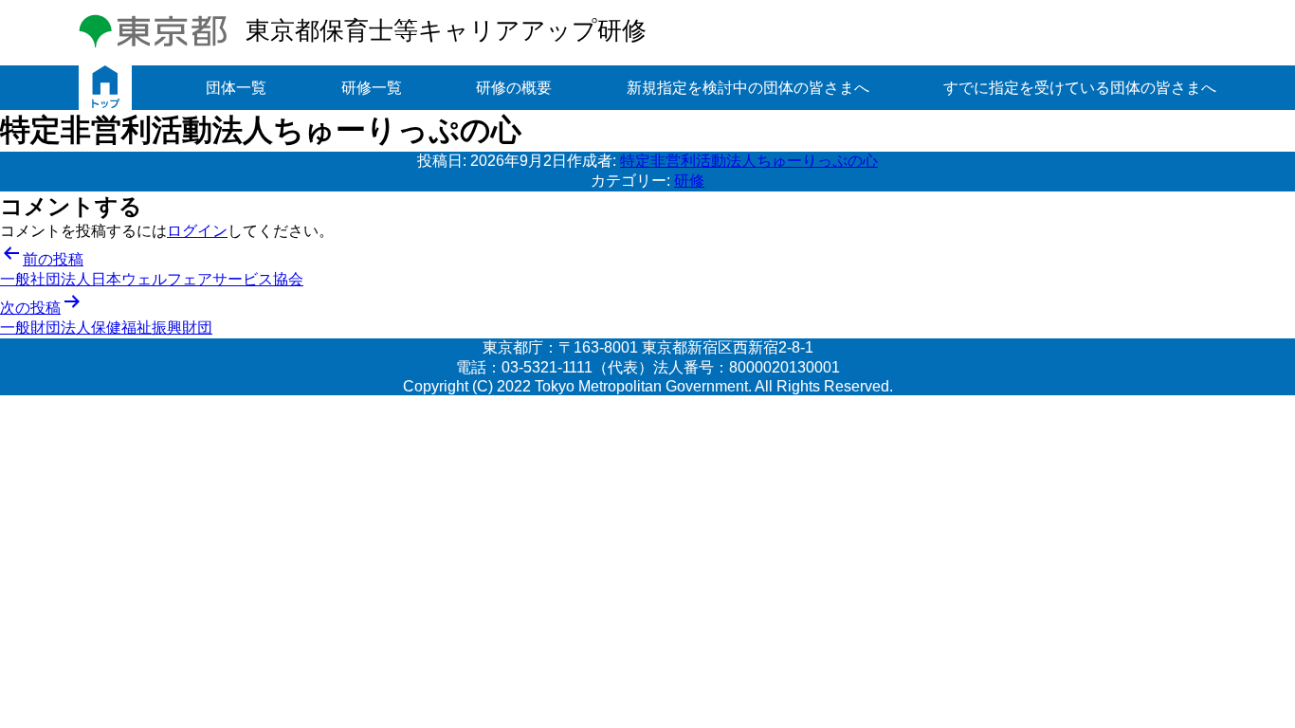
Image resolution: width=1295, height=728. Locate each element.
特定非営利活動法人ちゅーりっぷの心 (749, 161)
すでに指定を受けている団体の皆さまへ (1079, 88)
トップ (105, 87)
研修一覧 (371, 88)
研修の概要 (514, 88)
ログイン (197, 231)
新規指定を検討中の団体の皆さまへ (748, 88)
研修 (689, 181)
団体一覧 (236, 88)
